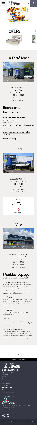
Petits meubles (6, 383)
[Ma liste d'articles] (27, 3)
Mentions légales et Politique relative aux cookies (16, 405)
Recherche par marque (8, 392)
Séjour (4, 377)
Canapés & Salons (7, 372)
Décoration (5, 385)
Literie (4, 381)
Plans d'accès (18, 212)
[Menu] (3, 3)
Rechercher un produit (8, 390)
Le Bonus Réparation (8, 396)
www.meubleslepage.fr (8, 412)
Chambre (4, 379)
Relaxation (5, 375)
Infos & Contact (6, 410)
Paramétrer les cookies (8, 408)
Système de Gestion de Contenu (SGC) (23, 421)
